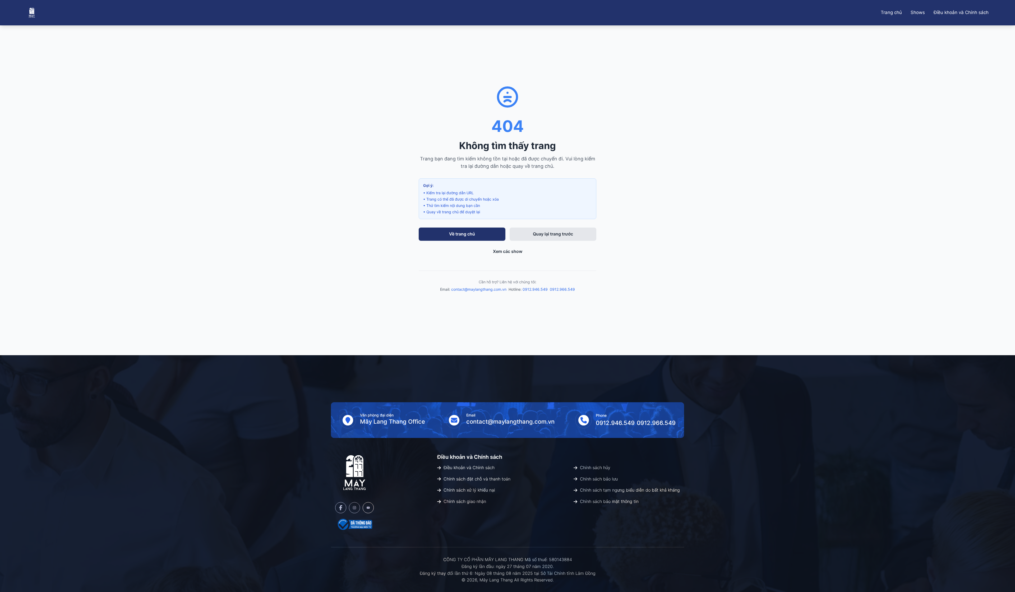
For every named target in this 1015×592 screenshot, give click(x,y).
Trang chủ (891, 12)
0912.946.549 (535, 289)
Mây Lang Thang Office (392, 421)
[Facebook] (340, 507)
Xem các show (507, 251)
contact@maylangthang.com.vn (478, 289)
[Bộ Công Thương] (354, 524)
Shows (918, 12)
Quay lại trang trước (553, 234)
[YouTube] (368, 507)
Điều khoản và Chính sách (961, 12)
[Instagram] (354, 507)
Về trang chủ (462, 234)
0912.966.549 (562, 289)
